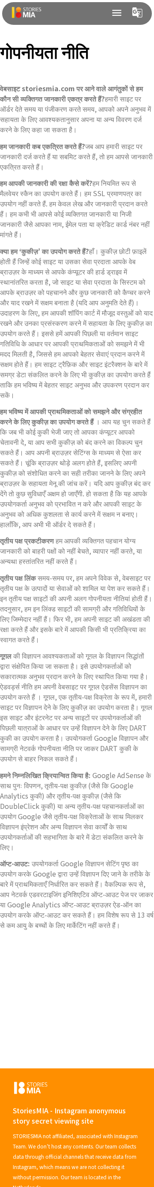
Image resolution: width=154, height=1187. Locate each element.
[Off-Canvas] (117, 13)
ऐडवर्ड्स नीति (16, 686)
